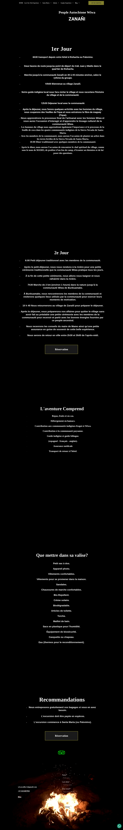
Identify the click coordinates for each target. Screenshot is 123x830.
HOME (21, 3)
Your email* (66, 789)
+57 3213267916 (24, 791)
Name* (64, 775)
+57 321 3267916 (96, 3)
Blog (76, 3)
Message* (65, 796)
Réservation (61, 349)
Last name (65, 782)
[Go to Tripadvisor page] (61, 752)
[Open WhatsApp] (119, 826)
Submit (67, 807)
